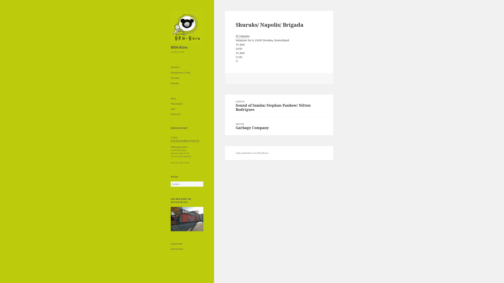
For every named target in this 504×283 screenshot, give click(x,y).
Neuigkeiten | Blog (180, 72)
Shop (173, 98)
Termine (175, 78)
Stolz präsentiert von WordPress (252, 153)
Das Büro (175, 67)
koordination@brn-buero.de (185, 140)
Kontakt (175, 83)
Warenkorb (176, 103)
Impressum (176, 243)
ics (237, 60)
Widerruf (175, 114)
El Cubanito (243, 36)
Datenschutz (177, 248)
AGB (173, 109)
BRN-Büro (179, 47)
